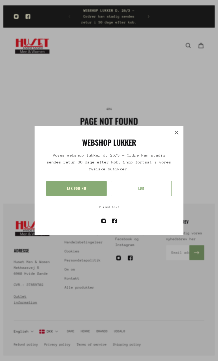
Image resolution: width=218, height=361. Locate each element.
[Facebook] (28, 16)
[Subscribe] (196, 252)
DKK (50, 331)
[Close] (176, 132)
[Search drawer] (188, 45)
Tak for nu (76, 188)
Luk (141, 188)
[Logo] (32, 45)
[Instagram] (16, 16)
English (21, 331)
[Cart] (201, 45)
